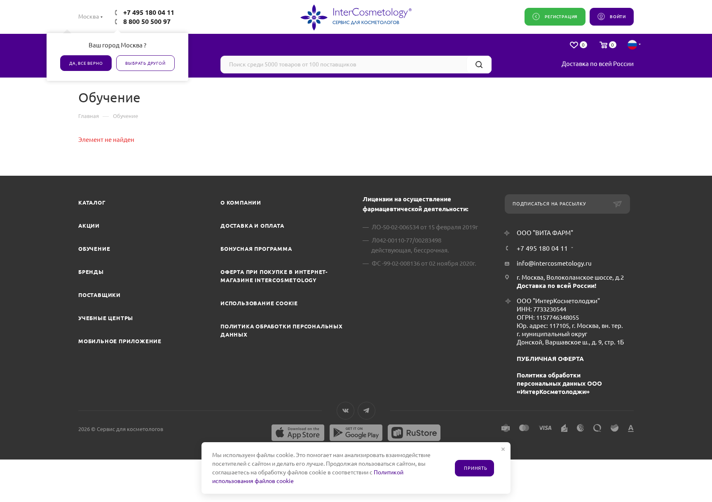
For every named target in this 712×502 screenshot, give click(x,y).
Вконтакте (345, 411)
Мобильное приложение (120, 341)
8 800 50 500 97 (147, 21)
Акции (89, 226)
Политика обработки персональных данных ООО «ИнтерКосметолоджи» (559, 383)
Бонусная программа (256, 249)
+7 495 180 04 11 (148, 12)
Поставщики (99, 295)
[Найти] (479, 64)
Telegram (366, 411)
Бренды (91, 272)
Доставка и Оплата (252, 226)
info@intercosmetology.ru (554, 263)
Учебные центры (105, 318)
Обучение (94, 249)
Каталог (92, 202)
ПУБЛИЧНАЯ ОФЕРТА (550, 358)
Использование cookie (259, 303)
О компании (240, 202)
